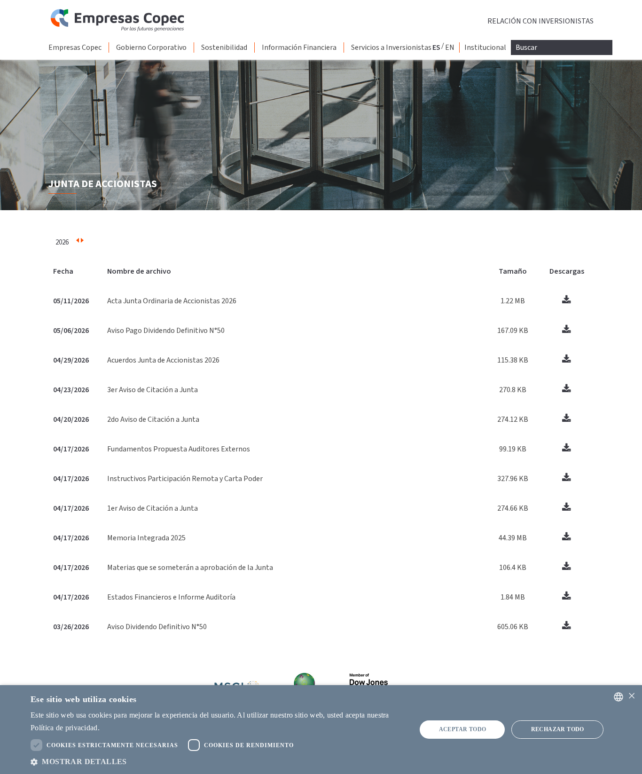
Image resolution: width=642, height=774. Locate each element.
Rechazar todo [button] (557, 729)
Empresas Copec (75, 47)
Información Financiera (299, 47)
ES (436, 47)
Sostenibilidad (224, 47)
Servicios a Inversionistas (391, 47)
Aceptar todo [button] (462, 729)
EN (449, 47)
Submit (1, 1)
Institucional (485, 47)
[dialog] (321, 729)
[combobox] (618, 697)
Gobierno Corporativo (151, 47)
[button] (218, 761)
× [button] (631, 696)
